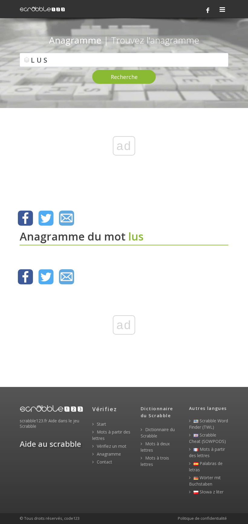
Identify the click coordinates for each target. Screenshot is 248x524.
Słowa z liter (211, 492)
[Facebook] (208, 10)
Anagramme (108, 454)
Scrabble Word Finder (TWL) (208, 424)
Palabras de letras (206, 466)
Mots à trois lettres (155, 461)
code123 (72, 518)
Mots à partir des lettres (111, 435)
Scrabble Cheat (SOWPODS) (207, 438)
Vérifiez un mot (111, 446)
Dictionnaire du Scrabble (158, 433)
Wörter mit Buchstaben (205, 481)
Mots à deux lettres (155, 447)
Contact (104, 462)
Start (101, 424)
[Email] (66, 218)
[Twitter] (46, 218)
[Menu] (222, 10)
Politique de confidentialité (202, 518)
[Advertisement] (124, 155)
